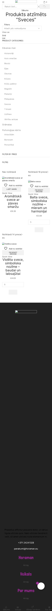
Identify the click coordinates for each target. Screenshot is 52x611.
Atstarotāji (9, 53)
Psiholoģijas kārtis (11, 130)
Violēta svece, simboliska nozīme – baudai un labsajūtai (13, 267)
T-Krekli (7, 109)
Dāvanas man (9, 48)
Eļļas (6, 68)
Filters (7, 24)
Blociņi (7, 63)
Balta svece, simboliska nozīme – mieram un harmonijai (39, 204)
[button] (39, 229)
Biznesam (8, 140)
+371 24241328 (26, 542)
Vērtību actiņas (11, 119)
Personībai (9, 145)
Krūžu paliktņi (10, 84)
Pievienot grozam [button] (39, 191)
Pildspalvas (9, 99)
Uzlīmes (8, 114)
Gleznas (8, 73)
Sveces (7, 104)
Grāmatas (7, 124)
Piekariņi (8, 94)
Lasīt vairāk (11, 189)
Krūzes (7, 79)
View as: (6, 32)
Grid (4, 35)
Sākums (25, 10)
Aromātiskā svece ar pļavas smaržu (13, 201)
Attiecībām (9, 134)
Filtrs (5, 162)
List (3, 38)
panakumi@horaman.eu (26, 548)
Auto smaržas (10, 58)
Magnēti (8, 89)
